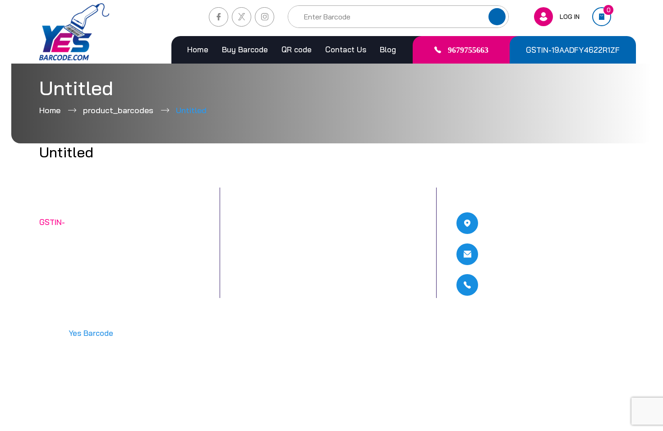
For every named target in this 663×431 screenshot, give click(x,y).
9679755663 (468, 50)
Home (197, 49)
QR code (296, 49)
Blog (388, 49)
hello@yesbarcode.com (537, 254)
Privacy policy (346, 242)
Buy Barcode (245, 49)
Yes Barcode (91, 333)
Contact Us (345, 49)
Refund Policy (347, 262)
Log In (570, 17)
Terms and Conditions (359, 221)
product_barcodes (118, 110)
